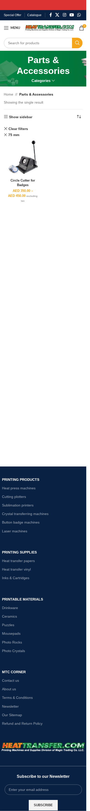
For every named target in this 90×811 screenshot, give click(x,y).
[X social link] (57, 15)
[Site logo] (49, 28)
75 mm (13, 135)
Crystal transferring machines (25, 514)
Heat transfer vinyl (16, 569)
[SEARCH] (77, 43)
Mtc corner (14, 672)
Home (8, 94)
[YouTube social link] (72, 15)
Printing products (20, 480)
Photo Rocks (12, 642)
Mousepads (11, 633)
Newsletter (10, 706)
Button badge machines (21, 522)
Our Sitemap (12, 715)
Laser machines (14, 531)
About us (9, 689)
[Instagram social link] (64, 15)
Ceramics (9, 616)
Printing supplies (19, 552)
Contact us (10, 680)
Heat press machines (19, 488)
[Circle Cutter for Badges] (23, 157)
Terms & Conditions (17, 698)
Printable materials (22, 599)
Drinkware (10, 608)
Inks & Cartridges (15, 578)
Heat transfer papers (18, 561)
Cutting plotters (14, 497)
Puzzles (8, 625)
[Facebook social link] (51, 15)
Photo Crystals (13, 651)
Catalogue (34, 15)
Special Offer (12, 15)
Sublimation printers (18, 505)
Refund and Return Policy (22, 723)
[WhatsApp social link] (79, 15)
